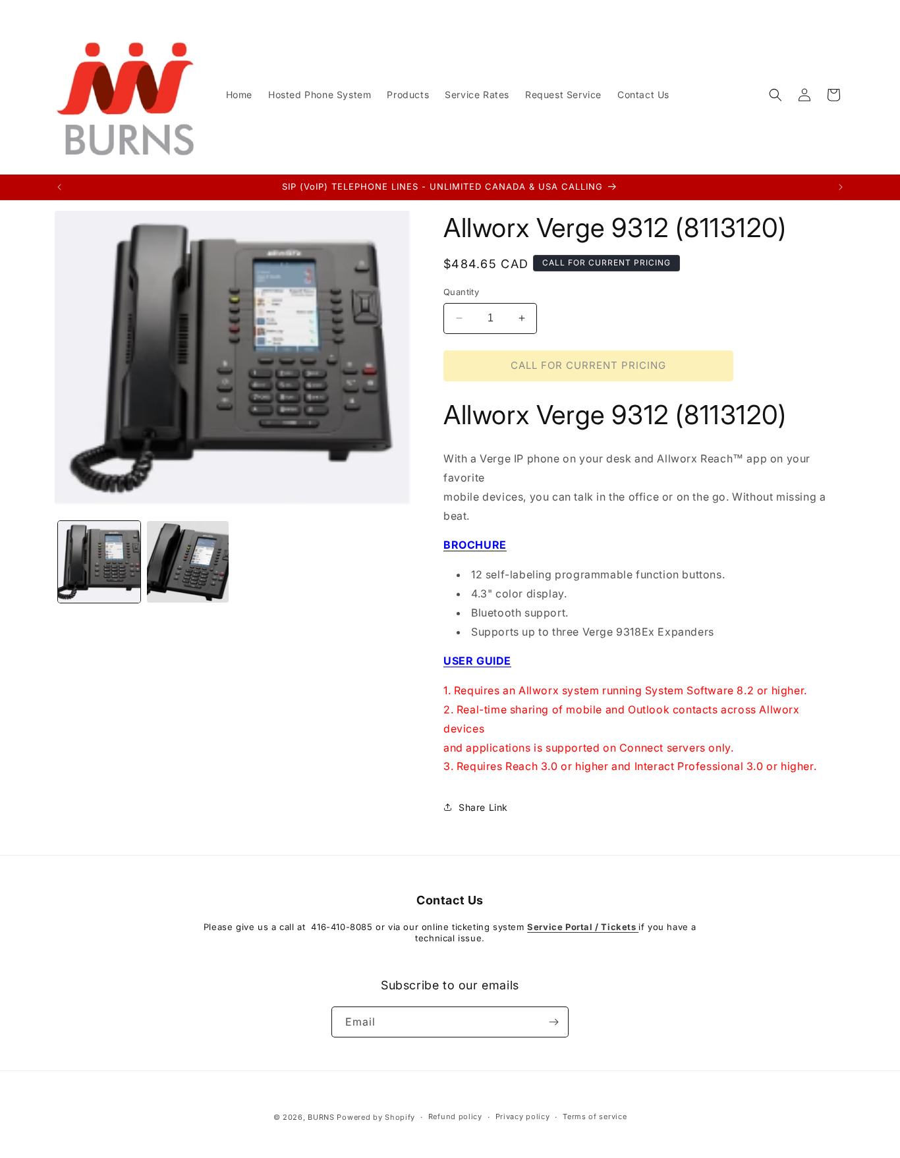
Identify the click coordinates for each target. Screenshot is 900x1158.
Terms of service (595, 1116)
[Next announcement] (840, 187)
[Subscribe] (553, 1021)
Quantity (461, 292)
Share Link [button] (483, 807)
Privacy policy (522, 1116)
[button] (775, 94)
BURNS (321, 1117)
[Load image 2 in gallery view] (188, 562)
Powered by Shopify (376, 1117)
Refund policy (455, 1116)
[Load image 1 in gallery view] (99, 562)
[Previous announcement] (59, 187)
